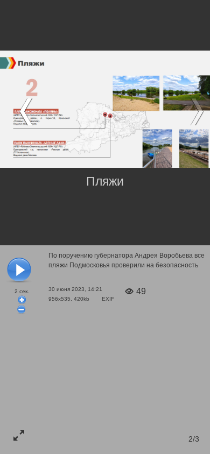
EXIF (108, 299)
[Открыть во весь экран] (19, 435)
